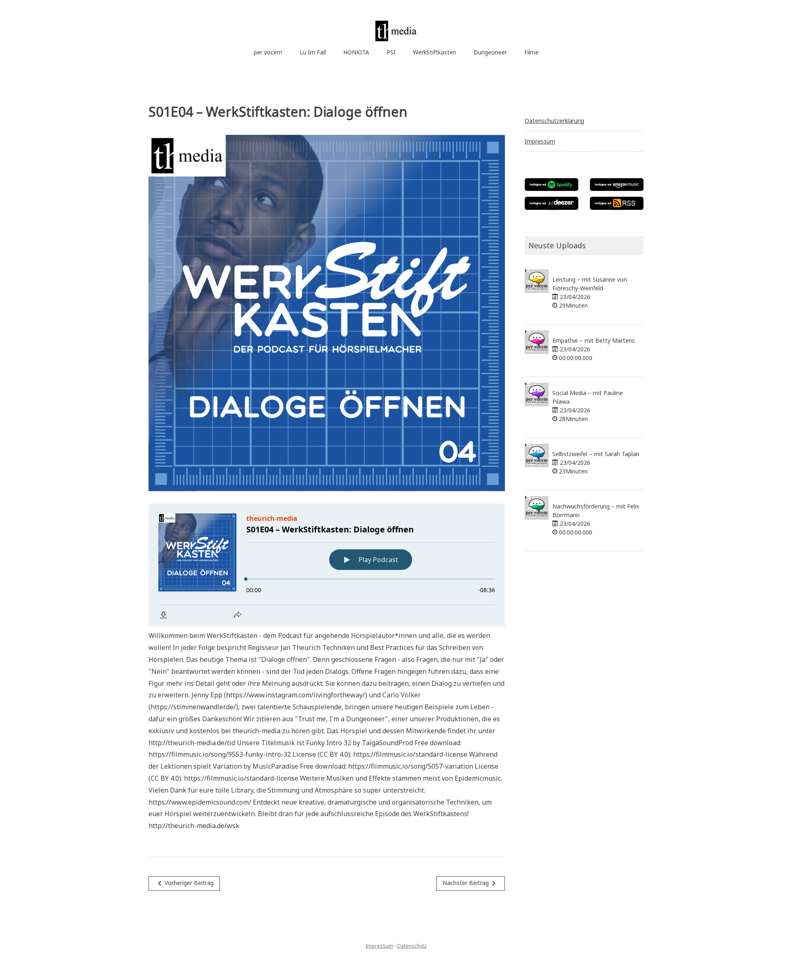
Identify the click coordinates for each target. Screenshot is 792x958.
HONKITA (356, 52)
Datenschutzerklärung (554, 121)
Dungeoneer (490, 52)
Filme (531, 52)
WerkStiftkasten (434, 52)
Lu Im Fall (312, 52)
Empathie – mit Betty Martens (593, 340)
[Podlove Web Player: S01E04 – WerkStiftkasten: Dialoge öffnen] (326, 565)
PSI (391, 52)
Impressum (540, 141)
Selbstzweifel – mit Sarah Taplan (595, 454)
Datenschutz (412, 945)
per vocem (268, 52)
